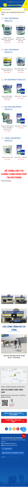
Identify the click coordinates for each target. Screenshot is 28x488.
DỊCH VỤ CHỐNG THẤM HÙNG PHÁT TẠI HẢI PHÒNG (13, 414)
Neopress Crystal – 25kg (7, 157)
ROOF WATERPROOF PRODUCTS (11, 19)
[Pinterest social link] (17, 428)
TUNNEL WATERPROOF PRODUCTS (12, 139)
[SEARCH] (25, 9)
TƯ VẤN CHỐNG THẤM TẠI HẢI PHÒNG (13, 420)
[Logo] (13, 4)
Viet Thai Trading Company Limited (12, 457)
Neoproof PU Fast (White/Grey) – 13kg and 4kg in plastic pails (7, 39)
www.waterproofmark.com (11, 445)
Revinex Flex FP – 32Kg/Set (21, 96)
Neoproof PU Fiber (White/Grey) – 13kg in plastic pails (20, 39)
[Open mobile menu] (26, 3)
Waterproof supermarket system (13, 453)
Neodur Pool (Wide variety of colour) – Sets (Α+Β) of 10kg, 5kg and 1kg (7, 127)
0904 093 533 (8, 448)
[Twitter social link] (10, 428)
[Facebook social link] (6, 428)
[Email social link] (14, 428)
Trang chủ (3, 12)
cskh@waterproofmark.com (10, 443)
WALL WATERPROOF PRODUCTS (11, 51)
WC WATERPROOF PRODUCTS (14, 80)
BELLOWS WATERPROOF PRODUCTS (13, 108)
